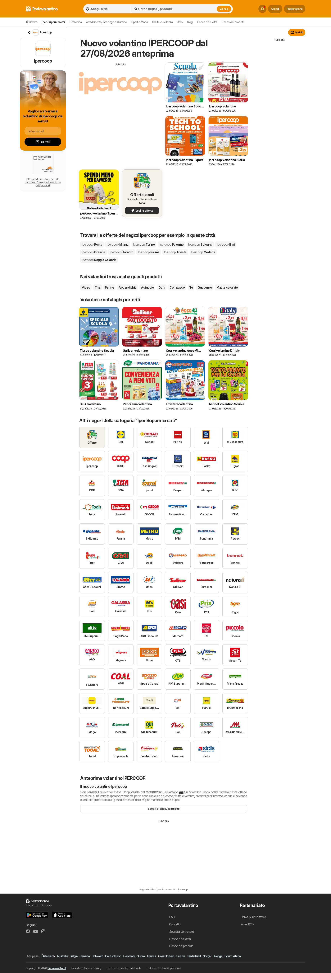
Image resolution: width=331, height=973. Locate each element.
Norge (206, 956)
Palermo (171, 244)
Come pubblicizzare (253, 917)
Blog (190, 22)
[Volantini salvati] (262, 9)
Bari (226, 244)
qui (181, 792)
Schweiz (97, 956)
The (97, 287)
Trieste (175, 252)
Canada (84, 956)
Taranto (121, 252)
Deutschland (113, 956)
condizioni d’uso (33, 182)
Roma (92, 244)
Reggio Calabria (99, 260)
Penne (109, 287)
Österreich (48, 956)
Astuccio (147, 287)
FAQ (172, 917)
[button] (37, 915)
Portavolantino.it (57, 968)
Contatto (175, 924)
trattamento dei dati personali (48, 184)
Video (86, 287)
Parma (148, 252)
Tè (191, 287)
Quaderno (204, 287)
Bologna (200, 244)
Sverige (217, 956)
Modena (203, 252)
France (151, 956)
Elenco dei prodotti (233, 22)
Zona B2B (247, 924)
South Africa (232, 956)
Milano (117, 244)
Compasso (177, 287)
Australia (62, 956)
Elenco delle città (207, 22)
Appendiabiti (127, 287)
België (74, 956)
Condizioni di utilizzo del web (124, 968)
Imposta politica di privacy (86, 968)
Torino (144, 244)
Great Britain (166, 956)
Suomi (141, 956)
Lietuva (180, 956)
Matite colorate (227, 287)
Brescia (93, 252)
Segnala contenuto (181, 931)
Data (161, 287)
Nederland (194, 956)
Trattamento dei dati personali (163, 968)
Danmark (129, 956)
